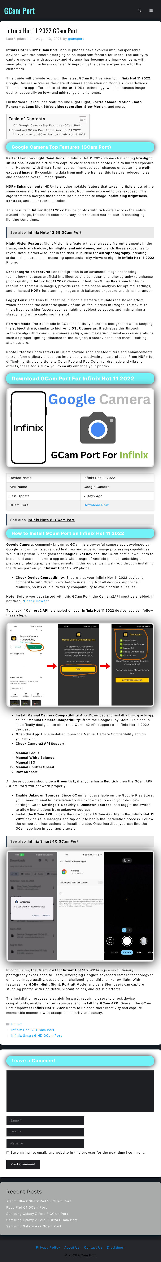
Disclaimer (116, 1247)
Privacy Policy (48, 1247)
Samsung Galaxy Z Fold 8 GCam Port (37, 1214)
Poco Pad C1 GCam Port (26, 1207)
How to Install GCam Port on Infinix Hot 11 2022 (51, 134)
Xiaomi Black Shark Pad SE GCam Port (38, 1201)
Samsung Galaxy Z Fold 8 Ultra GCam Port (42, 1220)
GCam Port (19, 10)
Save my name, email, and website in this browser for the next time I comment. (78, 1152)
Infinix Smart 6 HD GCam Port (36, 1036)
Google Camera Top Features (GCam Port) (50, 125)
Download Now (96, 505)
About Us (72, 1247)
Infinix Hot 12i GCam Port (33, 1030)
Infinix (16, 1024)
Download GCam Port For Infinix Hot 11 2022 (46, 130)
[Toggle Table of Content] (80, 119)
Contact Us (93, 1247)
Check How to (36, 601)
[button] (139, 10)
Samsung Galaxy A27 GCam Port (33, 1226)
